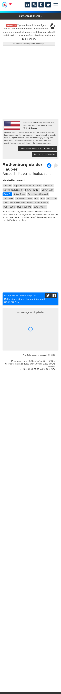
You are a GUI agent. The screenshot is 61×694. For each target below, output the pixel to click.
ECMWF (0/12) (32, 190)
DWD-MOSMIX (40, 207)
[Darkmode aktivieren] (41, 4)
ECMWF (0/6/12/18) (13, 190)
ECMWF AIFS (48, 190)
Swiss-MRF (8, 198)
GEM (42, 198)
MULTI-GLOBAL (24, 207)
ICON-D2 (37, 185)
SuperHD (7, 185)
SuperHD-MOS (41, 202)
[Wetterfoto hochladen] (27, 4)
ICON (5, 202)
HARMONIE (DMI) (24, 198)
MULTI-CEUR (9, 207)
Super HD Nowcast (22, 185)
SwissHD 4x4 (19, 194)
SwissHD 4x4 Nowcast (38, 194)
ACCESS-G (52, 198)
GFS (36, 198)
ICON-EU (7, 194)
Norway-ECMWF (17, 202)
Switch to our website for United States (37, 148)
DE (10, 4)
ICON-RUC (48, 185)
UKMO (30, 202)
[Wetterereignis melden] (34, 4)
